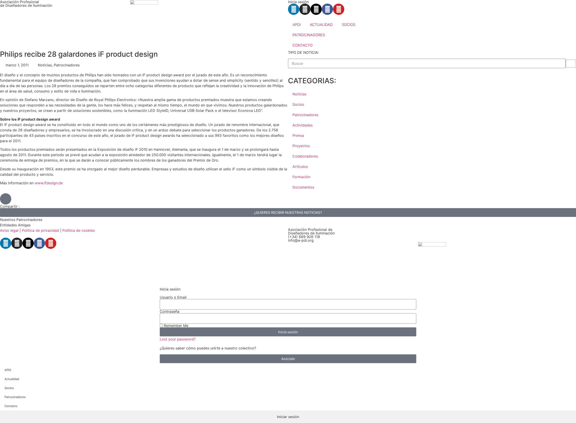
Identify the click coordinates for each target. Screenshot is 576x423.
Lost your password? (178, 339)
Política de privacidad (40, 230)
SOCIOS (348, 24)
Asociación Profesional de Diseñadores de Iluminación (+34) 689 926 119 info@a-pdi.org (311, 235)
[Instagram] (304, 9)
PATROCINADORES (308, 35)
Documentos (303, 187)
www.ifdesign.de (49, 183)
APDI (296, 24)
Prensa (298, 135)
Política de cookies (78, 230)
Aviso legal (9, 230)
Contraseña (169, 311)
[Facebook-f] (327, 9)
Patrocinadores (305, 114)
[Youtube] (338, 9)
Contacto (10, 406)
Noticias (299, 94)
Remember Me (175, 325)
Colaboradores (305, 156)
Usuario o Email (173, 297)
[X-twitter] (316, 9)
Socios (298, 104)
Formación (301, 177)
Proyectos (301, 146)
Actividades (302, 125)
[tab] (288, 416)
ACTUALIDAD (321, 24)
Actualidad (11, 379)
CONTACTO (302, 45)
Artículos (300, 166)
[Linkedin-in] (293, 9)
